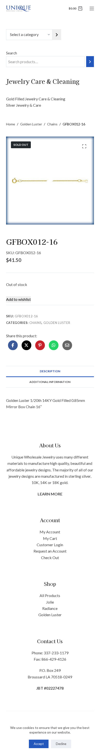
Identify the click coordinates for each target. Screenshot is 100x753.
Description (50, 371)
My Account (50, 531)
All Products (50, 595)
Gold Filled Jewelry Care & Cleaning (35, 98)
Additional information (49, 382)
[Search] (90, 61)
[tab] (50, 371)
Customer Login (50, 544)
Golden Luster (56, 323)
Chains (35, 323)
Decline (61, 744)
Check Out (50, 557)
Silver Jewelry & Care (23, 105)
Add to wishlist (18, 299)
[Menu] (92, 8)
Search (11, 53)
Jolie (50, 602)
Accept (39, 744)
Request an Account (50, 551)
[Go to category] (56, 34)
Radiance (50, 608)
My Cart (50, 538)
